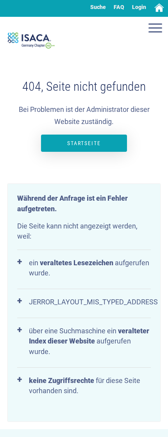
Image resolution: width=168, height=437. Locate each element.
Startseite (84, 143)
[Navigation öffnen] (156, 28)
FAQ (119, 7)
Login (139, 7)
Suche (98, 7)
